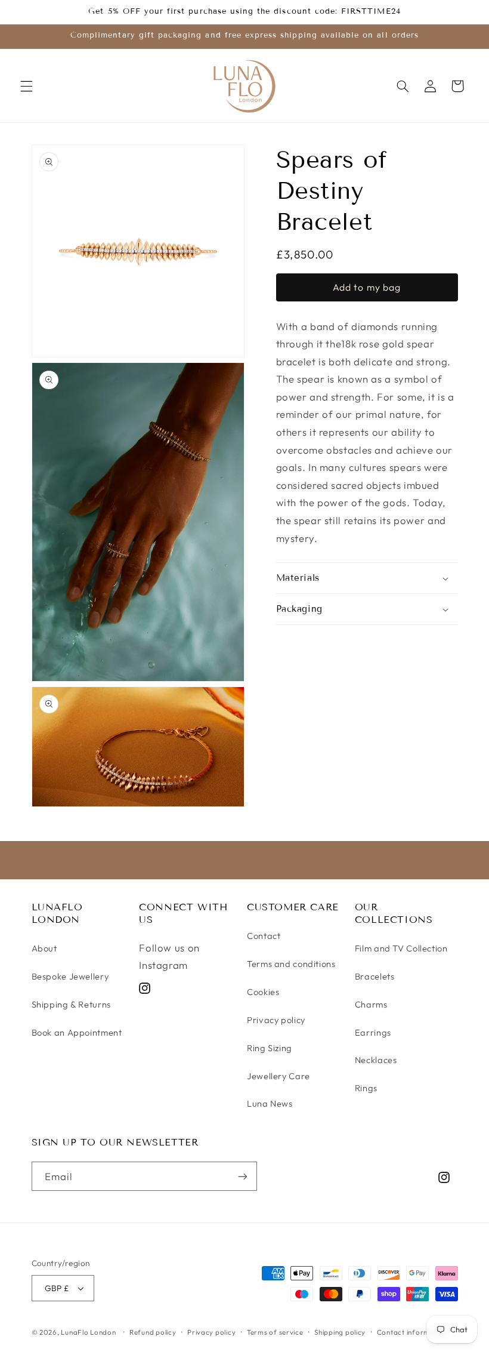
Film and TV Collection (401, 948)
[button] (26, 86)
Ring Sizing (269, 1048)
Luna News (270, 1103)
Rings (366, 1088)
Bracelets (375, 976)
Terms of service (275, 1332)
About (44, 948)
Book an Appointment (77, 1032)
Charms (371, 1004)
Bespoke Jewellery (70, 976)
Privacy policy (276, 1020)
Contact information (412, 1332)
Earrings (373, 1032)
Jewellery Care (278, 1076)
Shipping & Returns (71, 1004)
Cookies (263, 991)
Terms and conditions (291, 963)
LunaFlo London (88, 1332)
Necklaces (376, 1059)
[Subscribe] (242, 1176)
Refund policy (153, 1332)
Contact (263, 935)
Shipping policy (340, 1332)
